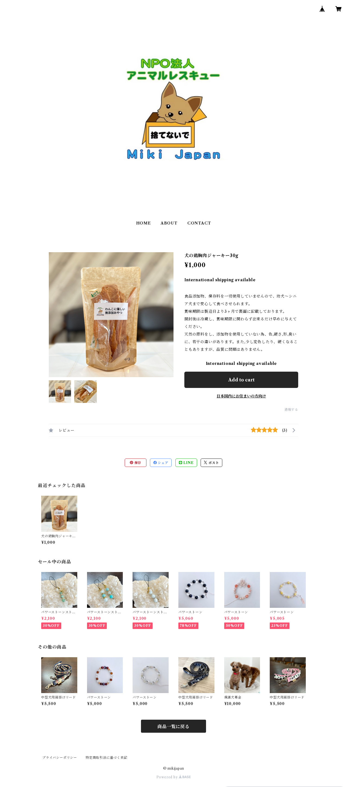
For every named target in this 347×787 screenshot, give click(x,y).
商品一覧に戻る (173, 726)
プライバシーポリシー (59, 758)
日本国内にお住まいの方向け (241, 396)
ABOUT (169, 223)
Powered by (167, 777)
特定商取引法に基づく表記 (106, 758)
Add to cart (241, 380)
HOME (143, 223)
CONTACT (199, 223)
